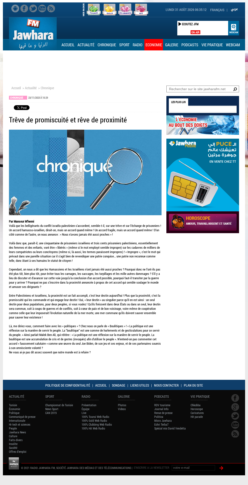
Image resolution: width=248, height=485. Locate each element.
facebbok (24, 8)
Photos (122, 405)
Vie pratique (212, 44)
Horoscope (197, 409)
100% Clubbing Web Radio (97, 424)
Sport (124, 44)
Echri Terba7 (161, 424)
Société (13, 448)
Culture (13, 436)
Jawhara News (17, 432)
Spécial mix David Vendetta (170, 428)
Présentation (89, 405)
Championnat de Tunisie (59, 405)
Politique (14, 413)
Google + (235, 407)
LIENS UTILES (139, 385)
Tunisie (13, 405)
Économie (14, 409)
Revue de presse (163, 413)
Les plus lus (178, 102)
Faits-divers (16, 440)
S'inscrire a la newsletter (151, 467)
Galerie (171, 44)
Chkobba (196, 405)
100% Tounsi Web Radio (95, 417)
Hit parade (197, 417)
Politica (158, 417)
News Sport (51, 409)
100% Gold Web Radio (94, 420)
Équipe (85, 409)
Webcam (233, 44)
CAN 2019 (51, 413)
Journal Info (161, 409)
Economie (154, 44)
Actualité (86, 44)
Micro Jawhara (163, 420)
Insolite (13, 444)
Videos (122, 409)
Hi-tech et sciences (19, 424)
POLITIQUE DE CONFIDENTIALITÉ (67, 385)
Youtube (42, 8)
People (13, 428)
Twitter (33, 8)
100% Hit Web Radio (93, 428)
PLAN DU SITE (193, 385)
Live (84, 413)
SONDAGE (118, 385)
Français (217, 10)
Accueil (68, 44)
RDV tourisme (162, 405)
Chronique (107, 44)
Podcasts (189, 44)
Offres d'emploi (17, 451)
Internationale (17, 420)
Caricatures (197, 413)
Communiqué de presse (22, 417)
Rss (51, 8)
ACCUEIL (101, 385)
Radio (137, 44)
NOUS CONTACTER (166, 385)
